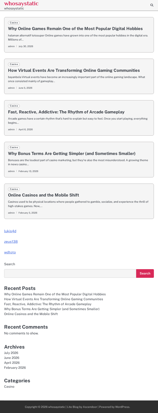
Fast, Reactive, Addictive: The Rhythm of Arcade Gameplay (66, 111)
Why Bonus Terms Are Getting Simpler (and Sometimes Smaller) (72, 153)
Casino (14, 22)
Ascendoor (90, 406)
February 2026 (15, 367)
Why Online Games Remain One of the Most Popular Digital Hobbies (75, 28)
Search (9, 264)
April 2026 (12, 362)
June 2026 (11, 357)
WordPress (122, 406)
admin (11, 46)
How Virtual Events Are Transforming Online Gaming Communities (74, 70)
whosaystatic (21, 3)
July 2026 (11, 353)
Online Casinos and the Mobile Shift (43, 195)
